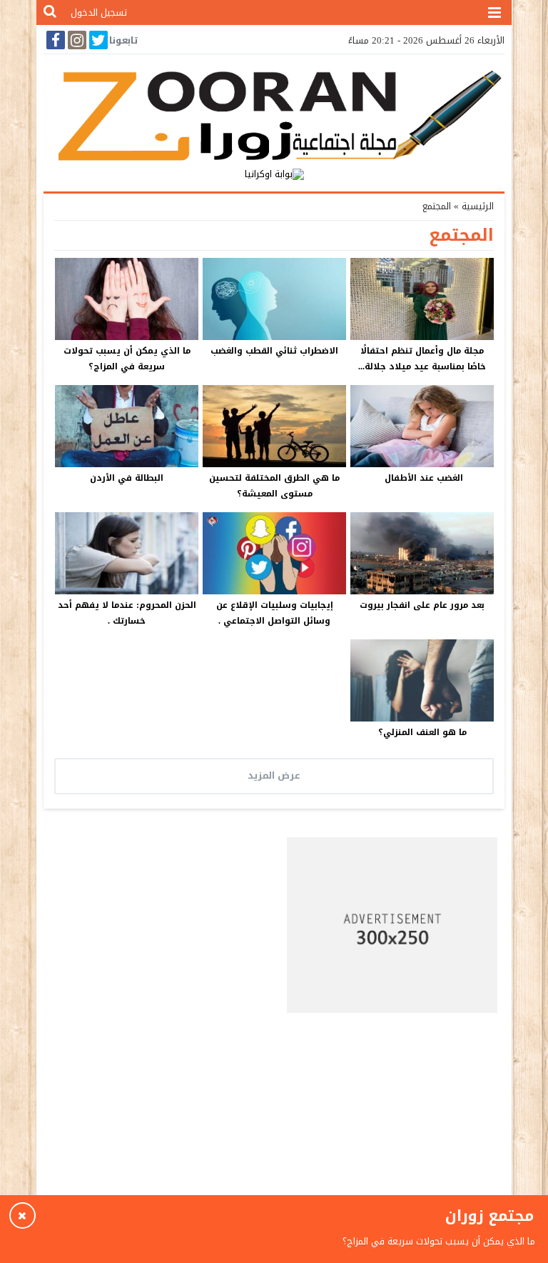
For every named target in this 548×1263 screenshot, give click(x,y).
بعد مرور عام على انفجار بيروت (422, 605)
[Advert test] (392, 925)
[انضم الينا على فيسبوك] (54, 40)
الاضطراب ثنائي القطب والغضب (274, 351)
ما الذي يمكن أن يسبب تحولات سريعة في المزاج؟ (127, 358)
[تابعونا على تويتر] (97, 40)
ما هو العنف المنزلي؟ (422, 732)
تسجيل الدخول (99, 12)
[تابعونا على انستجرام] (75, 40)
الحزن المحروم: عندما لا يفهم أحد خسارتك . (127, 613)
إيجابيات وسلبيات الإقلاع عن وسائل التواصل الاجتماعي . (274, 613)
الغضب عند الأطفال (422, 478)
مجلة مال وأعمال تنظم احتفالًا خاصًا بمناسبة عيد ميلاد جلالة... (422, 358)
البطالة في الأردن (126, 478)
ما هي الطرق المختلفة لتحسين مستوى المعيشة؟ (274, 485)
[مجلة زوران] (274, 113)
